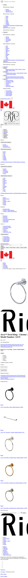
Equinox (7, 48)
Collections (5, 66)
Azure (7, 16)
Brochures (12, 76)
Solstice (7, 23)
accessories (5, 266)
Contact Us (8, 85)
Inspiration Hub (9, 73)
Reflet (7, 55)
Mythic (7, 22)
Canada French (9, 93)
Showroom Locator (10, 86)
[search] (14, 245)
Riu (6, 56)
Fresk (7, 49)
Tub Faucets (8, 39)
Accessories (8, 40)
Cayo (7, 18)
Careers (7, 84)
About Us (5, 79)
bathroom (5, 32)
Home (4, 262)
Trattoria (7, 24)
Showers (7, 38)
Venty (7, 57)
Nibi (7, 51)
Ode (6, 53)
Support (5, 75)
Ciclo (7, 46)
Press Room (8, 82)
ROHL (7, 70)
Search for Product (4, 244)
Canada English (9, 91)
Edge (7, 19)
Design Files (21, 77)
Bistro (7, 17)
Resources (8, 76)
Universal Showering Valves (9, 219)
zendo (7, 58)
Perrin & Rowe (12, 69)
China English (9, 95)
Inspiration (6, 71)
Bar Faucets (8, 10)
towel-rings (5, 267)
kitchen (5, 4)
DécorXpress (16, 77)
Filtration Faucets (9, 11)
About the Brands (9, 80)
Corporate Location (10, 81)
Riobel (7, 69)
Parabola (7, 54)
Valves (7, 41)
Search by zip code (4, 512)
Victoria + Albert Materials (17, 73)
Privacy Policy (4, 574)
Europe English (9, 94)
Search (24, 512)
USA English (8, 90)
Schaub (13, 70)
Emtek (10, 70)
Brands (5, 68)
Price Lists (17, 76)
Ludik (7, 20)
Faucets (7, 9)
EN (13, 108)
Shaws (16, 69)
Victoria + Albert (21, 69)
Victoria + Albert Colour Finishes (10, 211)
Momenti (7, 50)
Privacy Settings (4, 576)
